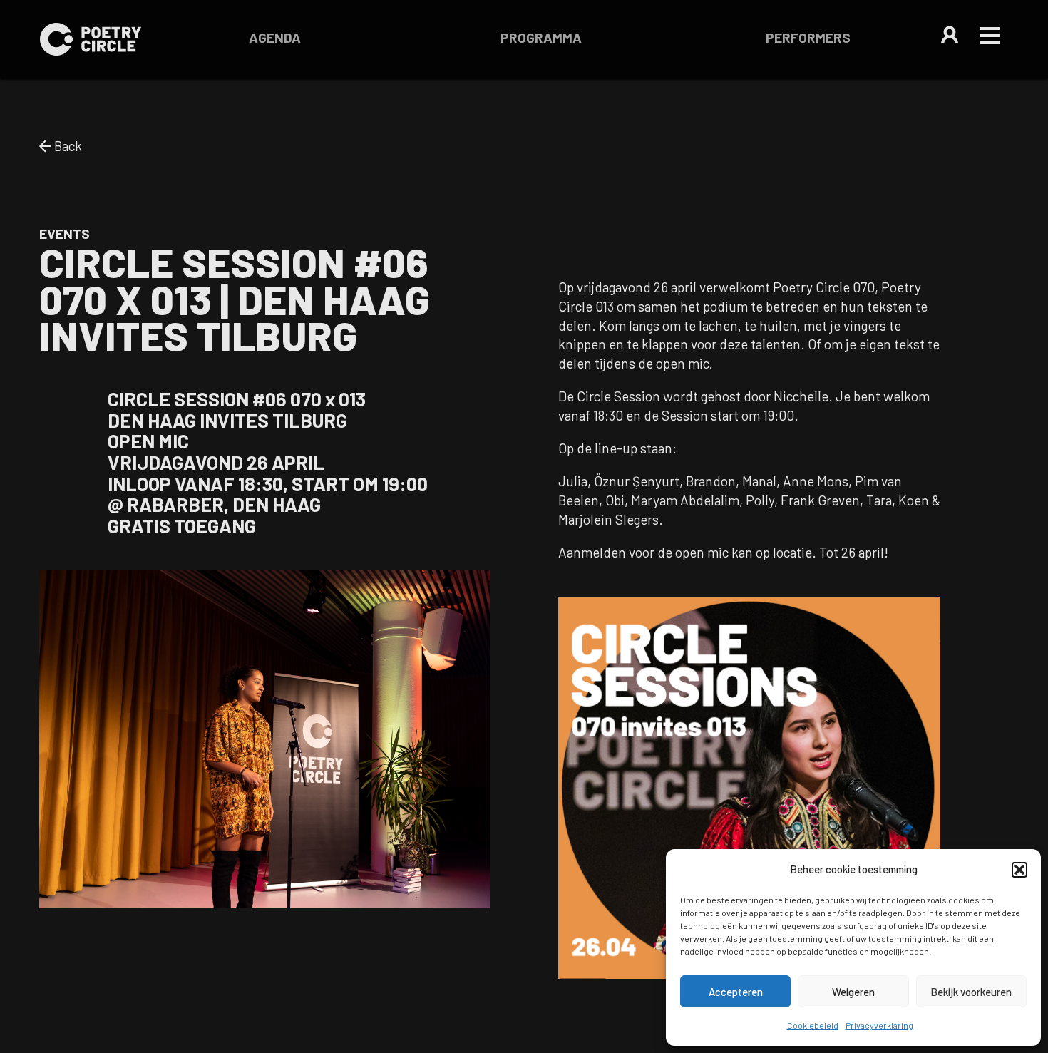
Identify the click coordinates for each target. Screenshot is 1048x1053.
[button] (1019, 870)
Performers (808, 37)
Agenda (275, 37)
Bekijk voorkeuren (971, 991)
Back (66, 146)
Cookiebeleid (812, 1025)
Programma (541, 37)
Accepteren (736, 991)
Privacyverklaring (879, 1025)
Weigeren (853, 991)
